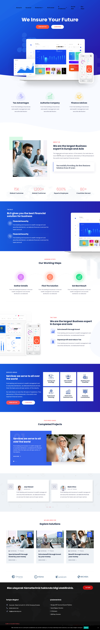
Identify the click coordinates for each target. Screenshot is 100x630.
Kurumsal (28, 7)
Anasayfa (19, 7)
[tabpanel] (28, 490)
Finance (22, 551)
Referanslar (50, 7)
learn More (28, 402)
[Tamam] (98, 627)
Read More (16, 456)
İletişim (88, 587)
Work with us (13, 402)
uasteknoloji (13, 551)
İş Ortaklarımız (62, 7)
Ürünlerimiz (38, 7)
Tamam (86, 627)
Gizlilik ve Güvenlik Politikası (12, 623)
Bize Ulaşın (82, 7)
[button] (13, 461)
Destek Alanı (73, 7)
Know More (12, 560)
